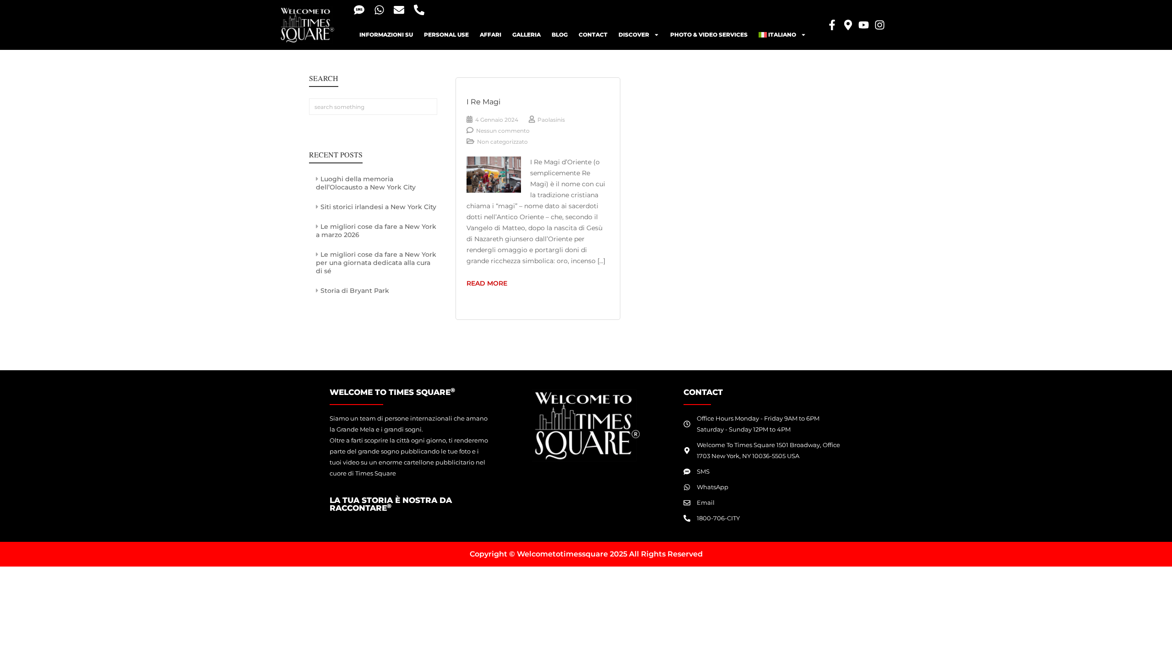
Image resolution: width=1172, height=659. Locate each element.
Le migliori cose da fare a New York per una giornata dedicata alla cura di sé (376, 262)
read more (495, 282)
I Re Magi (483, 101)
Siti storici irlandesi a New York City (378, 207)
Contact (593, 34)
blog (560, 34)
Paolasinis (551, 119)
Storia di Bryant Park (354, 290)
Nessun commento (503, 130)
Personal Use (446, 34)
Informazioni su (386, 34)
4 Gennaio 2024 (496, 119)
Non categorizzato (502, 141)
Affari (490, 34)
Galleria (526, 34)
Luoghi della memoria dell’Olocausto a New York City (366, 183)
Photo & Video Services (709, 34)
